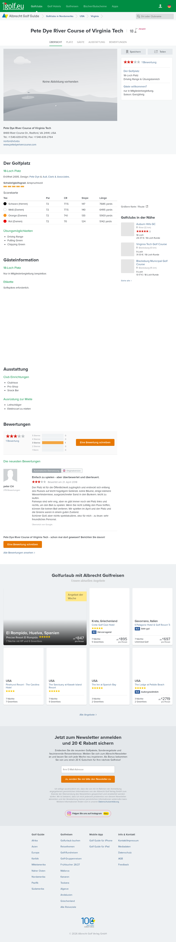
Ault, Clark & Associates (56, 176)
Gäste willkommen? (135, 86)
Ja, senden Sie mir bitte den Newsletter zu (88, 779)
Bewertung (12, 441)
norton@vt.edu (11, 141)
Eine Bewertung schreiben (95, 442)
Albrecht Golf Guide (24, 16)
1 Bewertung (149, 62)
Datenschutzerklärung (108, 801)
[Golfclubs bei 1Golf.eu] (13, 6)
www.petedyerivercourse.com (19, 144)
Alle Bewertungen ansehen (18, 552)
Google (49, 524)
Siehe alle (125, 280)
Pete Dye (34, 176)
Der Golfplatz (131, 71)
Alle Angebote (87, 714)
